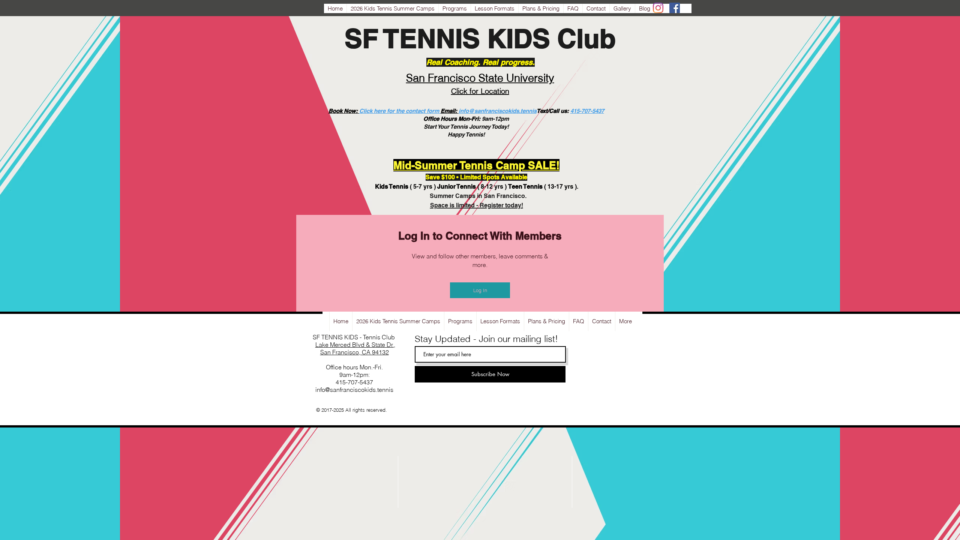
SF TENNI (403, 38)
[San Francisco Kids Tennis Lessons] (658, 8)
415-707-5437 (587, 111)
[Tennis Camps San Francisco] (674, 8)
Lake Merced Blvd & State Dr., (355, 344)
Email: (450, 111)
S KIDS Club (539, 38)
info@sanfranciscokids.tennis (498, 111)
